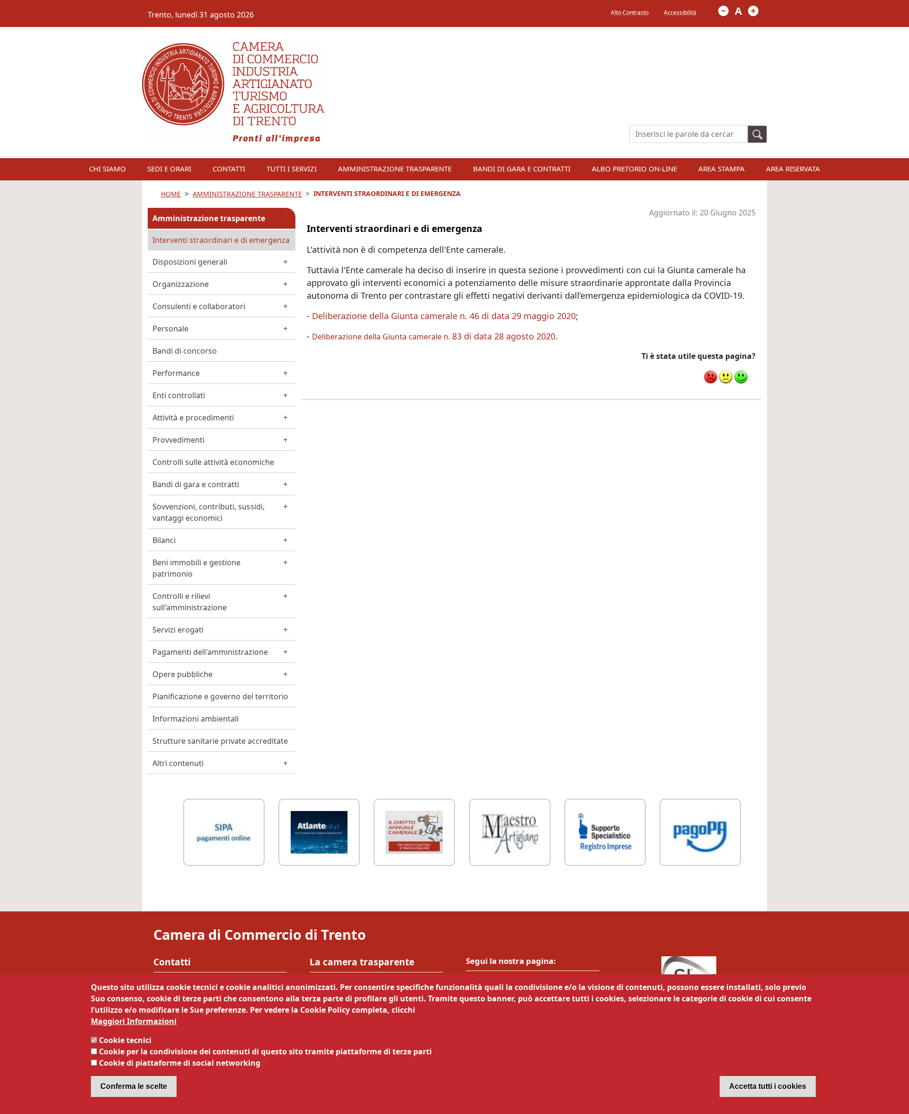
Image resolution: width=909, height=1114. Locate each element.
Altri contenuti (178, 763)
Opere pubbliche (182, 674)
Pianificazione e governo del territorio (220, 696)
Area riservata (793, 168)
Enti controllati (178, 395)
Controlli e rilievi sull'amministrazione (189, 602)
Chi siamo (107, 168)
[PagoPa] (700, 831)
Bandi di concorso (184, 351)
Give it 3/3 (741, 376)
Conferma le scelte (133, 1086)
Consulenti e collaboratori (198, 306)
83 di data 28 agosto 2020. (435, 336)
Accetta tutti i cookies (767, 1086)
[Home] (233, 48)
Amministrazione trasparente (208, 218)
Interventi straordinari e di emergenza (221, 240)
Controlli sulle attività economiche (213, 462)
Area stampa (721, 168)
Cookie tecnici (125, 1040)
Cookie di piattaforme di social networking (179, 1063)
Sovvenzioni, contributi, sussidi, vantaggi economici (208, 512)
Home (171, 193)
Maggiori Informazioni (134, 1021)
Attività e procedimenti (193, 417)
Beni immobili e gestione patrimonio (196, 568)
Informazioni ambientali (195, 718)
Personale (170, 328)
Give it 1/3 (710, 376)
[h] (757, 134)
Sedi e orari (169, 168)
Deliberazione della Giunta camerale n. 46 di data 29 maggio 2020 (444, 315)
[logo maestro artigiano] (510, 831)
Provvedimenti (178, 440)
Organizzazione (180, 284)
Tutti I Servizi (292, 168)
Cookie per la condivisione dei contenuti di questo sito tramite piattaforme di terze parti (265, 1051)
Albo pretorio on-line (634, 168)
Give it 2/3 (725, 376)
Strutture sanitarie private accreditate (220, 741)
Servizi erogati (178, 629)
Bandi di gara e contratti (521, 168)
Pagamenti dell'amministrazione (210, 652)
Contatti (229, 168)
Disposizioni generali (189, 262)
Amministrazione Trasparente (395, 168)
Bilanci (164, 540)
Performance (176, 373)
